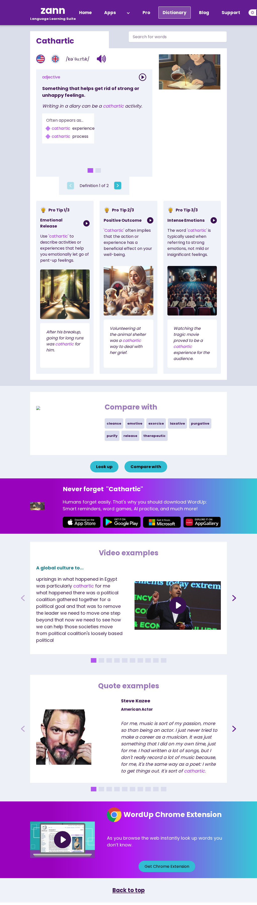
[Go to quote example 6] (132, 789)
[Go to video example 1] (93, 660)
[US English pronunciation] (40, 59)
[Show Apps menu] (128, 13)
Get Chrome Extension (167, 866)
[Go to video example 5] (124, 660)
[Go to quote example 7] (140, 789)
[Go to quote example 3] (109, 789)
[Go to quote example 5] (124, 789)
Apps (110, 13)
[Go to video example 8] (148, 660)
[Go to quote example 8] (148, 789)
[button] (101, 59)
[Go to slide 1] (90, 170)
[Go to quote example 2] (101, 789)
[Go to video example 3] (109, 660)
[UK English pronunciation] (55, 59)
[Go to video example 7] (140, 660)
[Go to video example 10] (163, 660)
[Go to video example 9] (156, 660)
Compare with (146, 467)
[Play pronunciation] (142, 77)
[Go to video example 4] (117, 660)
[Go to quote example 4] (117, 789)
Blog (204, 13)
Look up (104, 467)
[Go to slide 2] (98, 170)
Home (85, 13)
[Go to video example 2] (101, 660)
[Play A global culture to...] (178, 605)
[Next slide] (234, 598)
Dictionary (174, 13)
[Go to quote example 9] (156, 789)
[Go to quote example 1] (93, 789)
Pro (146, 13)
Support (231, 13)
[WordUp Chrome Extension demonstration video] (62, 840)
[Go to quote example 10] (163, 789)
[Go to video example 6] (132, 660)
